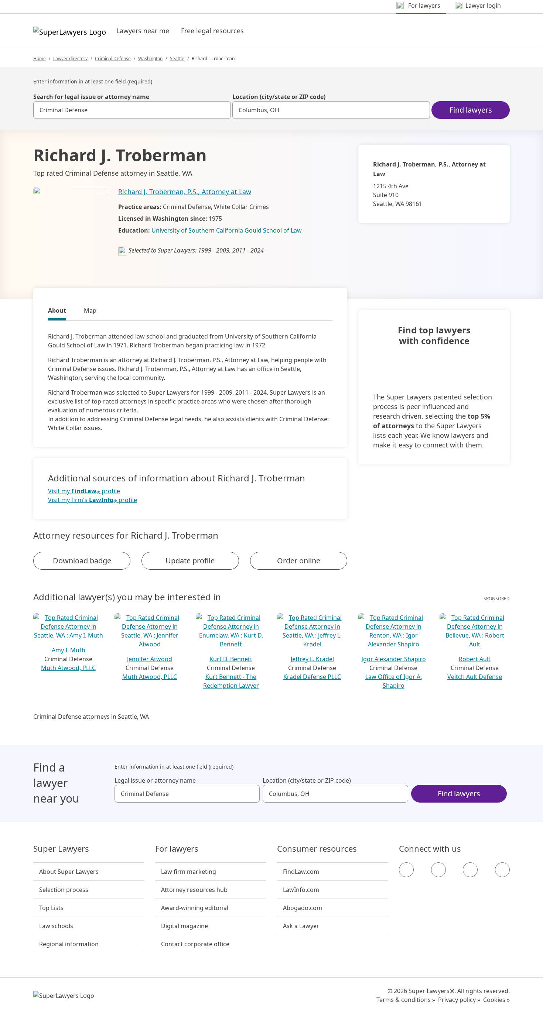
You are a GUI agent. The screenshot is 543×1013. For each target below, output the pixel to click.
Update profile (190, 561)
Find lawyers (471, 110)
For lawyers (176, 849)
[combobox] (132, 110)
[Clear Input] (222, 110)
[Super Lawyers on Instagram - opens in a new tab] (438, 869)
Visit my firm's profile (92, 500)
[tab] (57, 311)
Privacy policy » (459, 1000)
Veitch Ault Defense (474, 677)
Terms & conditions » (405, 1000)
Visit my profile (84, 491)
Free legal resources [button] (212, 30)
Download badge (82, 561)
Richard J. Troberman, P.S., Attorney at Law (184, 191)
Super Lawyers (61, 849)
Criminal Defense (113, 58)
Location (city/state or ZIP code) (278, 97)
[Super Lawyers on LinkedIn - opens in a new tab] (502, 869)
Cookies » (496, 1000)
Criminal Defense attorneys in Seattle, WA (91, 716)
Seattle (177, 58)
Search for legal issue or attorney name (91, 97)
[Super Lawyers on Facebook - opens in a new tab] (406, 869)
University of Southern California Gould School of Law (226, 230)
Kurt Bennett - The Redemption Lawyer (231, 681)
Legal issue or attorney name (155, 780)
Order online (298, 561)
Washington (150, 58)
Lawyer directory (70, 58)
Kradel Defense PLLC (312, 677)
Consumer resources (317, 849)
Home (39, 58)
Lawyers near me (142, 30)
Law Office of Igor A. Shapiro (393, 681)
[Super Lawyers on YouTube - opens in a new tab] (470, 869)
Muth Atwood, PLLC (68, 668)
